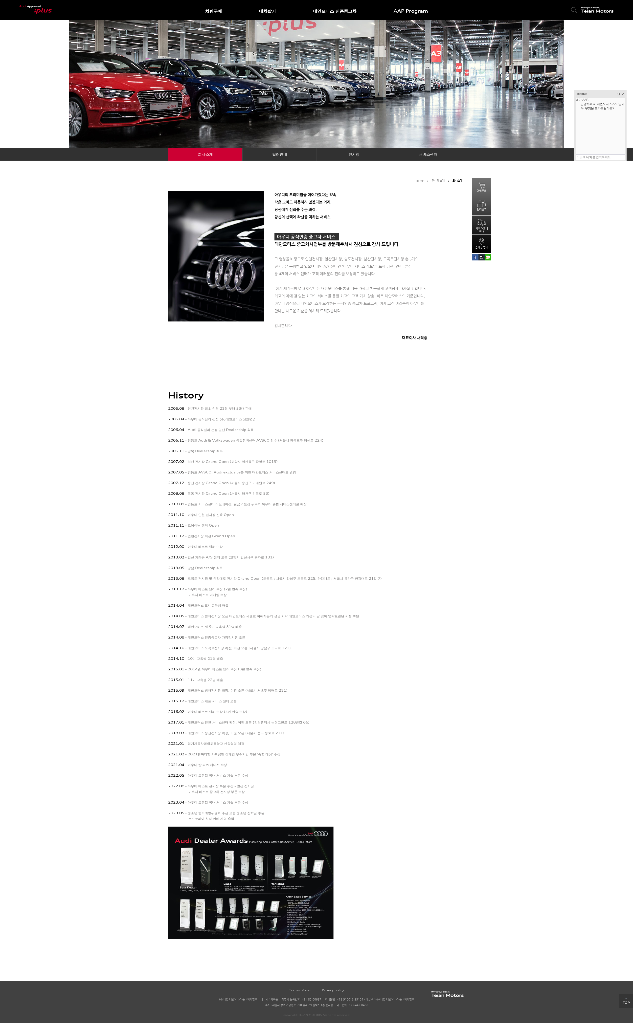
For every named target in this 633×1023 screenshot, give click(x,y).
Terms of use (300, 990)
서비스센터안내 (481, 230)
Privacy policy (333, 990)
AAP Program (411, 11)
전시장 (354, 154)
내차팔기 (267, 11)
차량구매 (213, 11)
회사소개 (205, 154)
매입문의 (482, 190)
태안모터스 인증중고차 (335, 11)
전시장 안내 (481, 247)
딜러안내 (279, 154)
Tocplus (581, 94)
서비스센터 (428, 154)
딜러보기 (482, 209)
